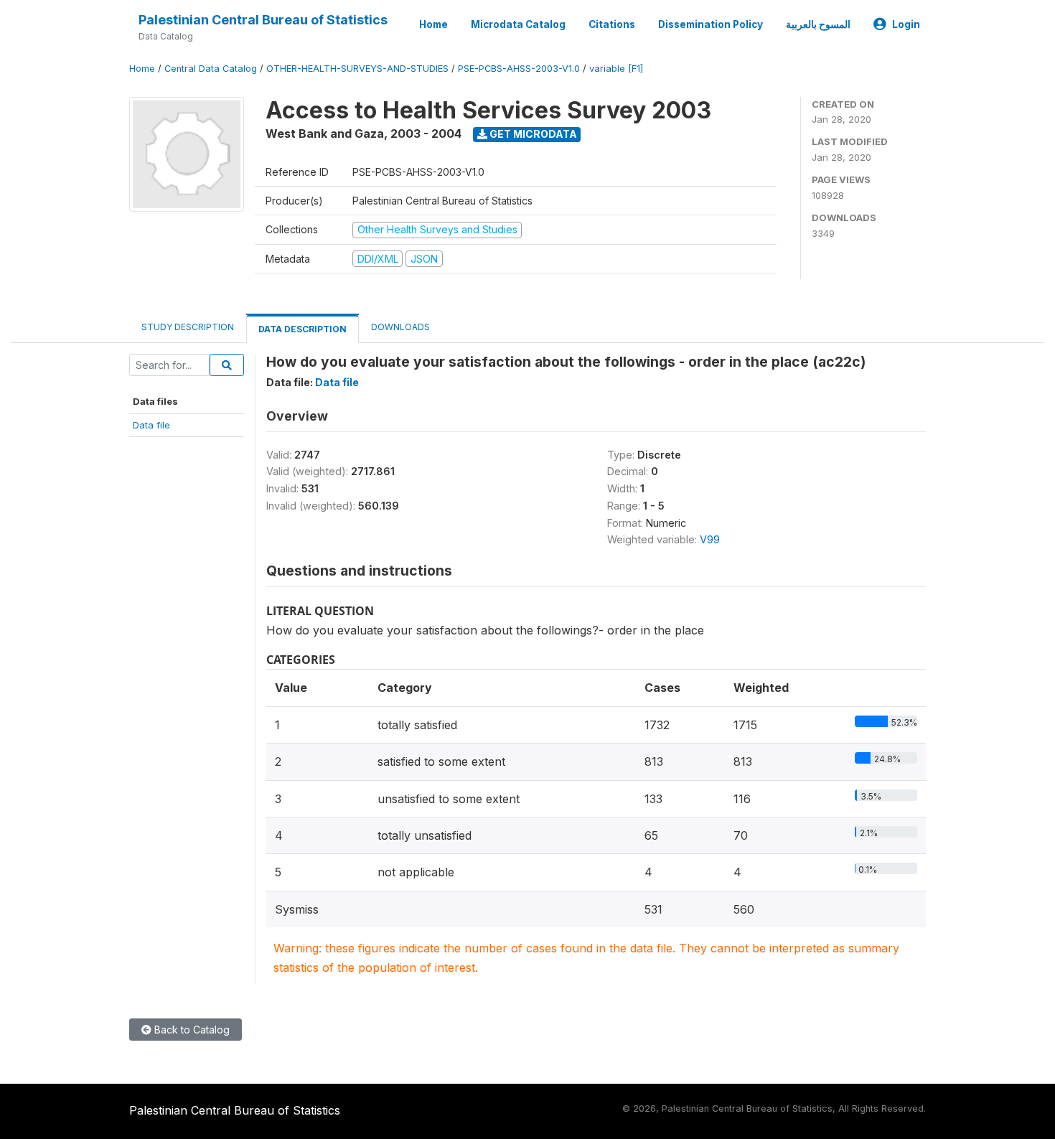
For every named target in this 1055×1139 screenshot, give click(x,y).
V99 (710, 539)
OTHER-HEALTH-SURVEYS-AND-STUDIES (357, 68)
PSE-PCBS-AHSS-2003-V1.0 (519, 68)
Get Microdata (532, 134)
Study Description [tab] (187, 327)
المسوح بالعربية (818, 24)
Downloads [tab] (400, 327)
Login (906, 24)
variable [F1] (616, 68)
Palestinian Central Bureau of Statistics (263, 19)
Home (433, 24)
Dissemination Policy (710, 24)
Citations (612, 24)
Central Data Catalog (210, 68)
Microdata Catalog (518, 24)
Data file (151, 425)
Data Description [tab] (302, 329)
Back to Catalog (190, 1029)
